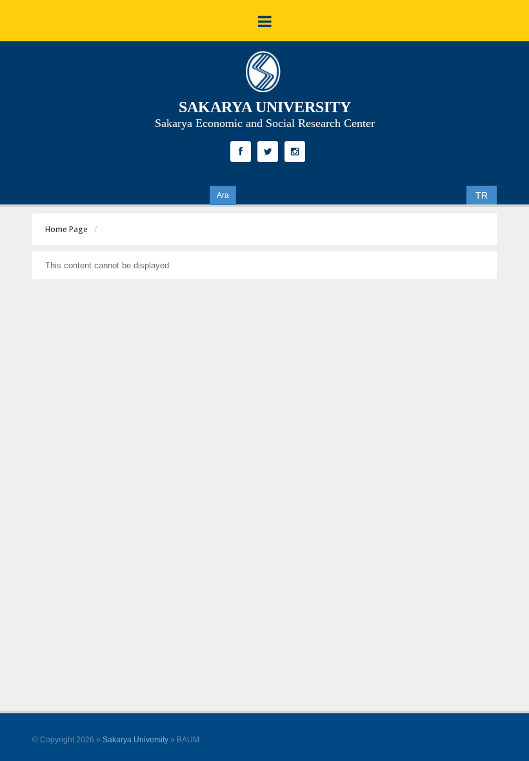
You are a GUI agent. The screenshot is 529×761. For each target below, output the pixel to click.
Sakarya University (135, 739)
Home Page (66, 229)
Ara (223, 195)
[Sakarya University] (263, 75)
